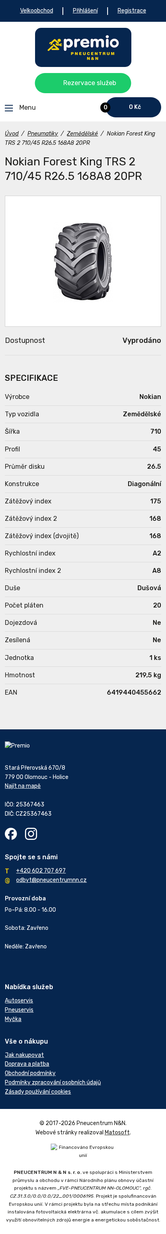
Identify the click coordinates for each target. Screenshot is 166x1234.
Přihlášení (85, 10)
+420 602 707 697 (41, 870)
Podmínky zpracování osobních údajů (53, 1082)
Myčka (13, 1019)
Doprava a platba (27, 1064)
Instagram (31, 834)
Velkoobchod (36, 10)
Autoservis (19, 1000)
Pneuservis (19, 1009)
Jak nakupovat (24, 1055)
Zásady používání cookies (38, 1091)
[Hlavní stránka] (83, 47)
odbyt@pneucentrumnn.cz (51, 880)
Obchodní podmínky (30, 1073)
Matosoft (117, 1132)
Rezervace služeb (89, 83)
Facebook (11, 834)
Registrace (132, 10)
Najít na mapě (23, 786)
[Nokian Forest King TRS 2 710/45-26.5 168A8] (82, 261)
